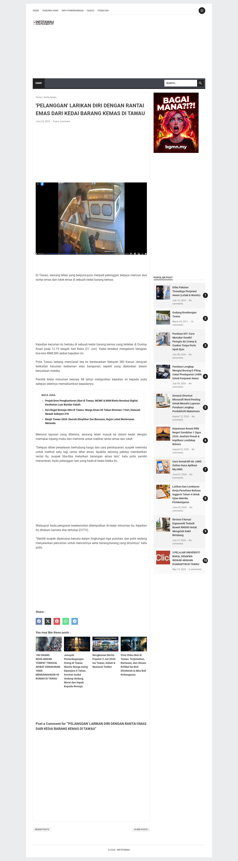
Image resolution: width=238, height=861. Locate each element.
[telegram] (74, 621)
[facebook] (39, 621)
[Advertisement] (131, 47)
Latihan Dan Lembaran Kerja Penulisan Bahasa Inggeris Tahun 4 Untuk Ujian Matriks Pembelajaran (186, 494)
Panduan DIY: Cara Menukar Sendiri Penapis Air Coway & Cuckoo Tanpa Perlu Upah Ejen (184, 341)
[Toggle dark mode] (202, 10)
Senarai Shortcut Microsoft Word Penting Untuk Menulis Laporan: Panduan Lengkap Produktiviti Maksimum (186, 403)
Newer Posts (42, 829)
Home (36, 10)
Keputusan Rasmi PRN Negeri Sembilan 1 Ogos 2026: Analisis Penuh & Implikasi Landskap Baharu (186, 436)
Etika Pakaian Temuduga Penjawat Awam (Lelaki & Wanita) (186, 291)
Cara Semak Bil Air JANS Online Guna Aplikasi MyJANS (187, 465)
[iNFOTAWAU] (45, 22)
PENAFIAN (103, 10)
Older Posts (141, 829)
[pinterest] (57, 621)
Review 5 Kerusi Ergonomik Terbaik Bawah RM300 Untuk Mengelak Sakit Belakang (184, 527)
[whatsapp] (65, 621)
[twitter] (48, 621)
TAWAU (90, 10)
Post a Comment (61, 121)
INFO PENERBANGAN (72, 10)
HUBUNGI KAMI (50, 10)
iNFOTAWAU (123, 850)
